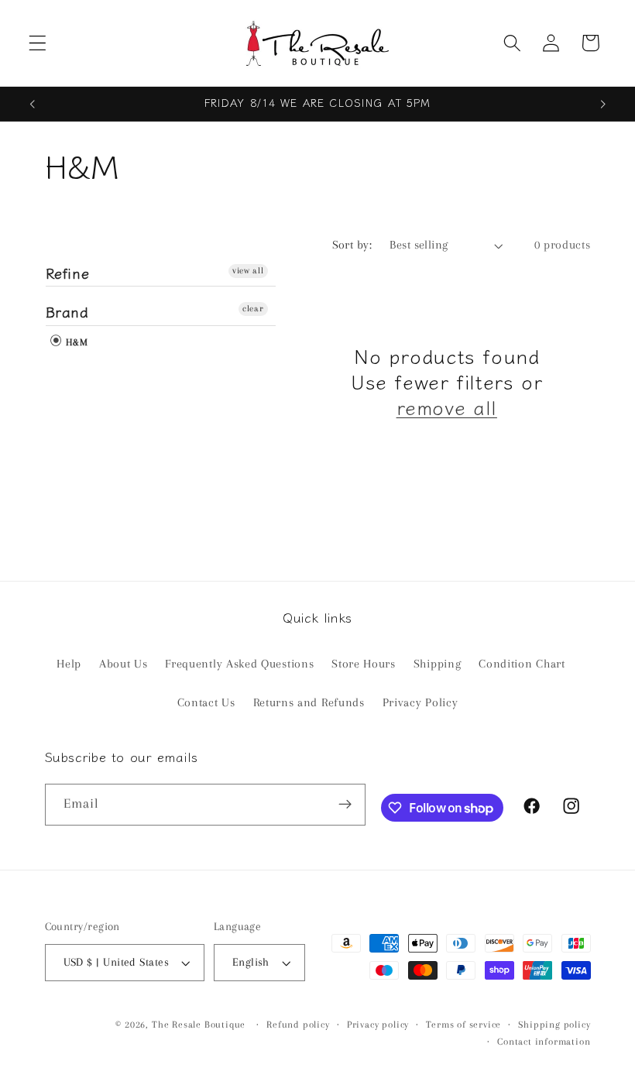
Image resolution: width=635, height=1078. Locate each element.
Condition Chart (522, 664)
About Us (123, 664)
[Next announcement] (602, 104)
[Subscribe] (345, 805)
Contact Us (206, 702)
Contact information (543, 1041)
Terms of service (463, 1024)
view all (248, 271)
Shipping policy (554, 1024)
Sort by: (352, 245)
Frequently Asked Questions (239, 664)
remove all (446, 407)
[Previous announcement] (32, 104)
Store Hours (363, 664)
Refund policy (297, 1024)
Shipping (438, 664)
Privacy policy (378, 1024)
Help (69, 664)
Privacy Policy (420, 702)
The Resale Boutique (198, 1024)
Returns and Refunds (309, 702)
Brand (67, 311)
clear (252, 309)
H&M (76, 342)
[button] (37, 43)
